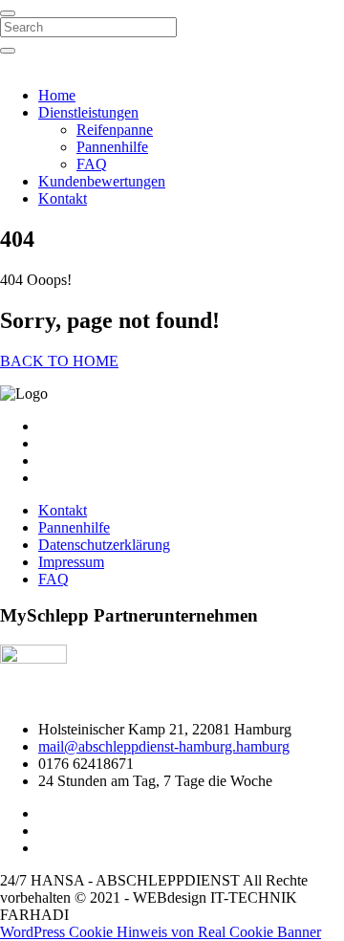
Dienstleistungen (88, 112)
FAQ (91, 164)
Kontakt (62, 198)
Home (56, 95)
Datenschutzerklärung (104, 544)
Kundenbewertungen (101, 181)
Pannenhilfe (112, 147)
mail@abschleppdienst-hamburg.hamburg (164, 746)
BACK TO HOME (59, 361)
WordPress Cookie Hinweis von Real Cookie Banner (160, 932)
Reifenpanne (114, 129)
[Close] (7, 13)
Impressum (71, 562)
